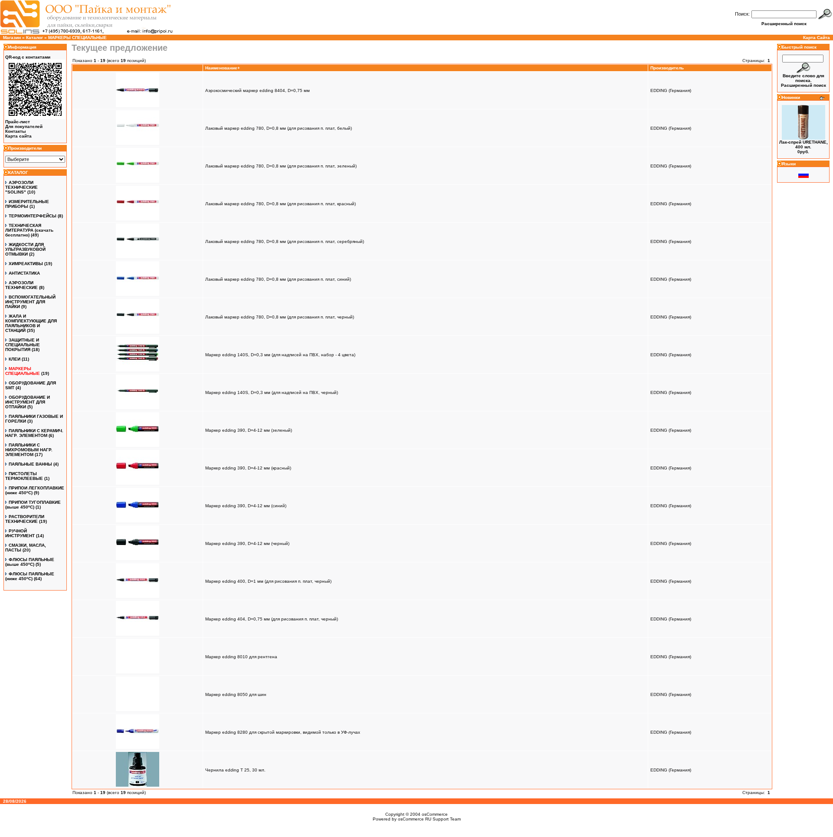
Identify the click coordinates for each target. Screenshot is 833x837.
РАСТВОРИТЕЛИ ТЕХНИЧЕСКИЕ (24, 519)
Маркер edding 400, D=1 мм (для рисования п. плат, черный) (268, 581)
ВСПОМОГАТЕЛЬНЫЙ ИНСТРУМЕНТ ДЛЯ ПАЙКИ (30, 302)
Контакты (15, 131)
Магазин (12, 37)
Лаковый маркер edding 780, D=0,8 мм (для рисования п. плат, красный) (280, 203)
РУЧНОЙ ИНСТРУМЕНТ (20, 533)
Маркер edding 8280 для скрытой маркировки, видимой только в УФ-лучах (282, 732)
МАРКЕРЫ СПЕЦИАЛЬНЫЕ (77, 37)
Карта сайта (18, 136)
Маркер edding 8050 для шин (235, 694)
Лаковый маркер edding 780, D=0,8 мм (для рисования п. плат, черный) (279, 317)
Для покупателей (24, 126)
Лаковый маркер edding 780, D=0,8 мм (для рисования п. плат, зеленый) (281, 166)
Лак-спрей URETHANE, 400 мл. (803, 144)
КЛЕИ (14, 359)
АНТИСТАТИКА (24, 273)
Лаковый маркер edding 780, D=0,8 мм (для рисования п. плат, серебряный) (284, 241)
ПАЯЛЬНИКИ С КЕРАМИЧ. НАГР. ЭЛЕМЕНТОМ (34, 433)
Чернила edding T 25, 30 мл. (235, 770)
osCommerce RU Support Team (429, 819)
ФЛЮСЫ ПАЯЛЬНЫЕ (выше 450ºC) (29, 562)
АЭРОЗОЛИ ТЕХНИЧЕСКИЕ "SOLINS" (21, 187)
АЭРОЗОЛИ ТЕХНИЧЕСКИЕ (21, 285)
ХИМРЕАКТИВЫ (26, 263)
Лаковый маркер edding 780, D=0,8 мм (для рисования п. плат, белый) (278, 128)
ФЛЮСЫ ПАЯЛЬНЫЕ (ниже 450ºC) (29, 576)
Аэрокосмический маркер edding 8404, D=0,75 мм (257, 90)
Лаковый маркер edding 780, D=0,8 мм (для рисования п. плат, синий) (278, 279)
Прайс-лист (17, 121)
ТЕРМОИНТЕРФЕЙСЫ (32, 215)
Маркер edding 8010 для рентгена (241, 656)
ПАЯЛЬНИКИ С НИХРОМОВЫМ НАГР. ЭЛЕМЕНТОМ (28, 450)
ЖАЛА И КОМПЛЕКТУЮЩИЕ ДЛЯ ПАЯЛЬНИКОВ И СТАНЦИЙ (31, 323)
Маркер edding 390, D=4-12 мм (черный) (247, 543)
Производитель (667, 68)
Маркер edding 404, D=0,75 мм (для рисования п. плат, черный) (271, 619)
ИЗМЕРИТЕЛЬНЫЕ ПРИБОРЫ (27, 204)
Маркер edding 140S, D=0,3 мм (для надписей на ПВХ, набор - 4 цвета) (280, 354)
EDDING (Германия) (670, 90)
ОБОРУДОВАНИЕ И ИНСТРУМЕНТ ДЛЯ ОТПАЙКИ (27, 402)
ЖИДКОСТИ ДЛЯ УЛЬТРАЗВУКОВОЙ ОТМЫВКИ (25, 249)
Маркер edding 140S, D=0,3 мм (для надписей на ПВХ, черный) (271, 392)
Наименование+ (222, 68)
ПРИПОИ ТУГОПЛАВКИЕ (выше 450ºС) (33, 504)
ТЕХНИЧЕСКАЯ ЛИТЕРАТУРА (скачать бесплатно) (29, 230)
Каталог (34, 37)
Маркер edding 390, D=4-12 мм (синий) (245, 505)
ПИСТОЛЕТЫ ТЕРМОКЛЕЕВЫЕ (24, 476)
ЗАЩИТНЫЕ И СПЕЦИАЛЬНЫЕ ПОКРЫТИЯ (22, 345)
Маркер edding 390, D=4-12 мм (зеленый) (248, 430)
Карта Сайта (816, 37)
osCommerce (435, 814)
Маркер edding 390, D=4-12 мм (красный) (248, 468)
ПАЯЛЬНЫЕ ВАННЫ (30, 464)
